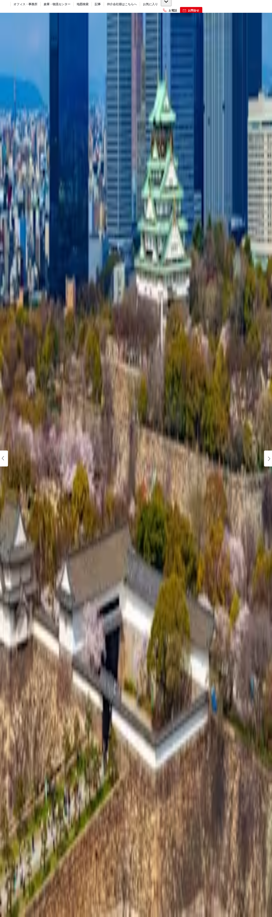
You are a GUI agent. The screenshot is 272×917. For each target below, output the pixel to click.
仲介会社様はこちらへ (122, 4)
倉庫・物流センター (57, 4)
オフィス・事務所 (25, 4)
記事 (98, 4)
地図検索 (83, 4)
